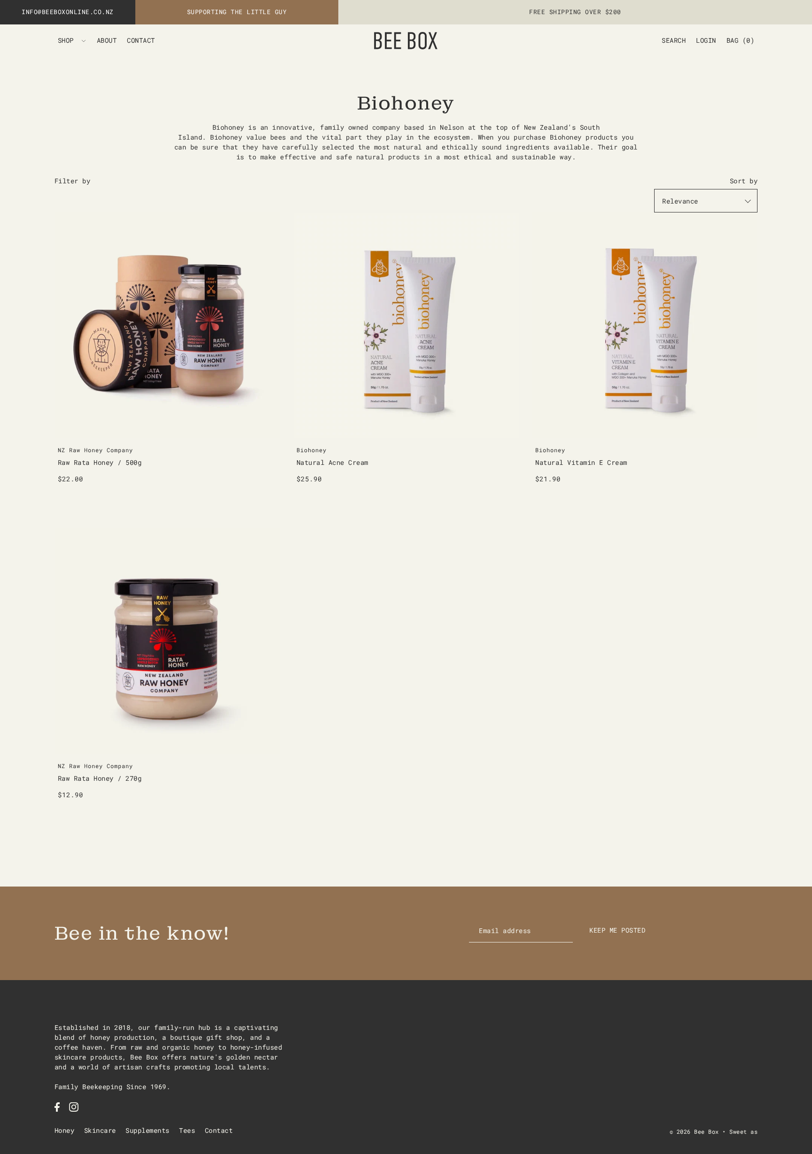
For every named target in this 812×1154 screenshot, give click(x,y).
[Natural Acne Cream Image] (406, 325)
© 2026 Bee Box (694, 1131)
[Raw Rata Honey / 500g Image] (167, 325)
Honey (65, 1130)
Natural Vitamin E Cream (581, 462)
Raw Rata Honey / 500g (100, 462)
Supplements (147, 1130)
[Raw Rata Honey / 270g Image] (167, 641)
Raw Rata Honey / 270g (100, 778)
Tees (187, 1130)
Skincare (100, 1130)
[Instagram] (73, 1106)
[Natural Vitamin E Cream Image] (644, 325)
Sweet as (743, 1131)
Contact (219, 1130)
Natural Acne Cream (332, 462)
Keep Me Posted (617, 930)
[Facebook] (57, 1106)
